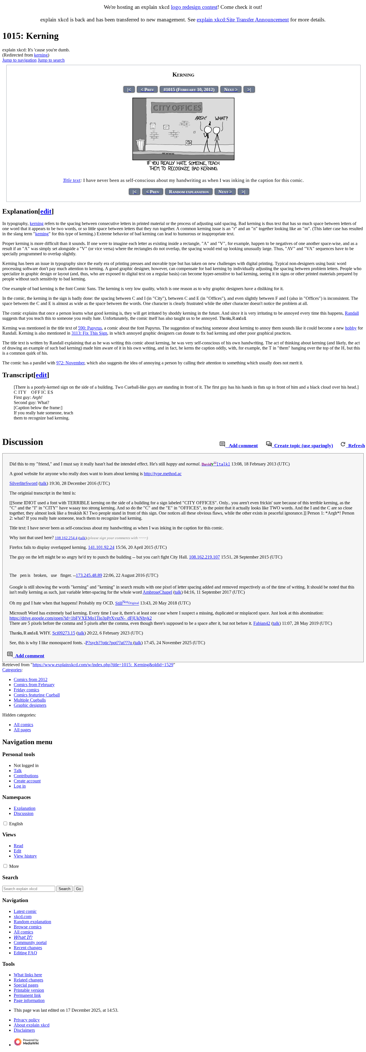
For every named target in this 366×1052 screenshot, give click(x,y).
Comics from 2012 (30, 679)
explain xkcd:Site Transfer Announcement (243, 20)
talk (43, 483)
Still (121, 603)
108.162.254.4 (66, 538)
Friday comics (26, 689)
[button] (5, 823)
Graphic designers (30, 705)
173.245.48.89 (89, 575)
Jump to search (51, 60)
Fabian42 (261, 623)
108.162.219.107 (204, 557)
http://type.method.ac (163, 473)
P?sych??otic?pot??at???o (109, 642)
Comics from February (34, 684)
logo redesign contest (194, 7)
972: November (70, 362)
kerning (41, 55)
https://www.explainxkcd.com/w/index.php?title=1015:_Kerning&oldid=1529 (103, 664)
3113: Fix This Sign (89, 333)
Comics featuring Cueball (37, 694)
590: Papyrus (90, 328)
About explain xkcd (31, 1025)
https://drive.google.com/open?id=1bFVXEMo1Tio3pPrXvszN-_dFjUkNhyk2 (80, 618)
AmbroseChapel (157, 592)
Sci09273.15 (63, 633)
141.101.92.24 (101, 547)
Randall (352, 313)
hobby (351, 328)
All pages (22, 729)
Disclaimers (24, 1030)
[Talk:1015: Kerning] (222, 445)
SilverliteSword (23, 483)
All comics (23, 724)
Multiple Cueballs (30, 700)
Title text (71, 180)
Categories (11, 669)
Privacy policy (27, 1019)
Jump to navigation (19, 60)
